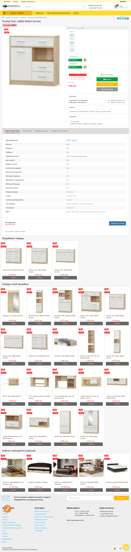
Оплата (15, 1)
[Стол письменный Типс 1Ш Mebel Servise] (65, 382)
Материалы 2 (73, 63)
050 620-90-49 (96, 5)
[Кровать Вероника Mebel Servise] (91, 468)
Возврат (5, 533)
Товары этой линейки (59, 131)
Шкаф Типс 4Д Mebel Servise (65, 436)
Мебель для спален (12, 17)
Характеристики (12, 131)
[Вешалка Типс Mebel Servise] (14, 301)
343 (72, 50)
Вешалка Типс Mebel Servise (13, 316)
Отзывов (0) (26, 131)
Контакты (5, 536)
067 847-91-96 (96, 8)
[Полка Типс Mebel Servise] (14, 382)
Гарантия (5, 517)
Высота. (72, 31)
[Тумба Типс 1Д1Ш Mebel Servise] (39, 422)
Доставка (7, 1)
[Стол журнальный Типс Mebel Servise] (39, 382)
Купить (108, 79)
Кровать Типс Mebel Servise (64, 356)
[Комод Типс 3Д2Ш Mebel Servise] (65, 255)
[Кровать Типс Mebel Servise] (65, 341)
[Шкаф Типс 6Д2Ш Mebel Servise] (91, 422)
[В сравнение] (24, 243)
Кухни (76, 13)
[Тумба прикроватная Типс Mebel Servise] (14, 422)
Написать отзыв (117, 223)
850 (72, 35)
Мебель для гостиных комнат (44, 517)
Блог (3, 531)
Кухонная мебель (40, 514)
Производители (7, 539)
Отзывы (4, 519)
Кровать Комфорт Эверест (38, 482)
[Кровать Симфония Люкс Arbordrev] (65, 468)
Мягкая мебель (40, 525)
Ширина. (72, 39)
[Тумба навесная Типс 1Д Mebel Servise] (91, 382)
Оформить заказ (124, 7)
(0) (83, 28)
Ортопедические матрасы (58, 13)
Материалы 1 (73, 56)
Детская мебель (40, 522)
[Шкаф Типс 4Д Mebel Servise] (65, 422)
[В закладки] (21, 243)
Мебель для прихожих (42, 511)
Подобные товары (41, 131)
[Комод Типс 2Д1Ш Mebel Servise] (39, 255)
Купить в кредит (107, 84)
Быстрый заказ (107, 89)
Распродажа (39, 531)
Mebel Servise (71, 140)
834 (72, 43)
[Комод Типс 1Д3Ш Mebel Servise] (91, 301)
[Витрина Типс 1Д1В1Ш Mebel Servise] (39, 301)
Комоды (23, 17)
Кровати (40, 13)
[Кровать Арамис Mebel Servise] (117, 468)
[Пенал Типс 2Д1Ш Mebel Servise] (117, 341)
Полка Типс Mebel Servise (12, 396)
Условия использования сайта (12, 528)
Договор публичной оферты (11, 525)
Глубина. (72, 46)
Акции (4, 542)
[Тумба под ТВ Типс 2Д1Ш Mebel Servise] (117, 382)
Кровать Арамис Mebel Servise (117, 482)
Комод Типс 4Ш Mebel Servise (13, 270)
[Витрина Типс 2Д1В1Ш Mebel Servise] (65, 301)
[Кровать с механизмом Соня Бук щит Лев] (14, 468)
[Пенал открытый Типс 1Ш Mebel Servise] (91, 341)
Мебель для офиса (41, 528)
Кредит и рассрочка (27, 1)
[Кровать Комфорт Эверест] (39, 468)
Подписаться (121, 498)
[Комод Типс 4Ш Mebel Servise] (14, 255)
